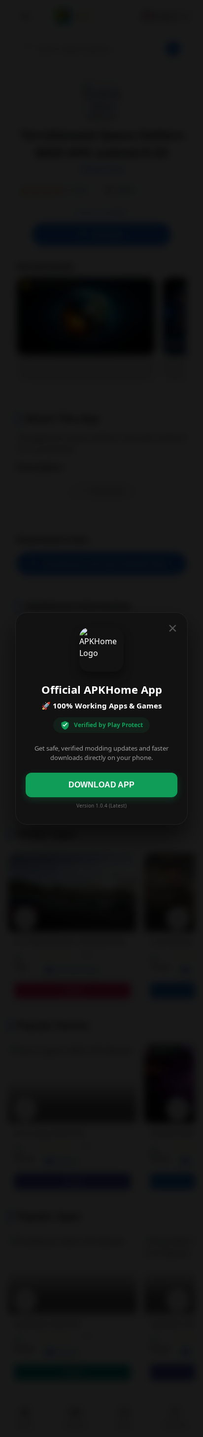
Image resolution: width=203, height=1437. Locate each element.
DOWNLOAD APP (101, 785)
